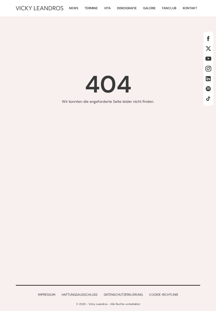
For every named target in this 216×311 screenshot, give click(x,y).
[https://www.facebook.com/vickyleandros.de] (208, 38)
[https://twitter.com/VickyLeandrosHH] (208, 48)
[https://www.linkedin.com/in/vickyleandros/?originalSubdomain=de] (208, 78)
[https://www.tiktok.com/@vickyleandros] (208, 98)
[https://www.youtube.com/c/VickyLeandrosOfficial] (208, 58)
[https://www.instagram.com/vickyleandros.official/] (208, 68)
